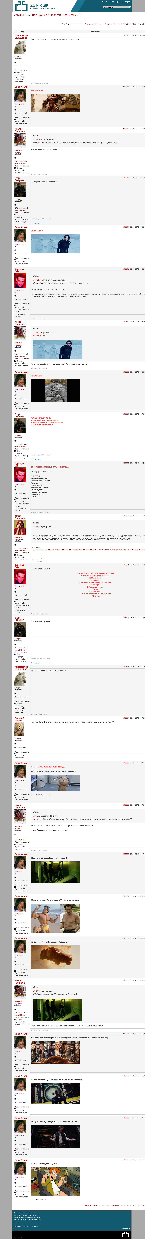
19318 (126, 269)
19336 (126, 1118)
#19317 (36, 332)
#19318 (36, 526)
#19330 (36, 991)
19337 (126, 1160)
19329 (126, 805)
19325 (126, 617)
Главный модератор (18, 538)
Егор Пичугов (19, 179)
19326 (126, 666)
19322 (126, 463)
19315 (126, 128)
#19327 (36, 815)
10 (141, 24)
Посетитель (19, 104)
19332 (126, 938)
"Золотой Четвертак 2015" (65, 14)
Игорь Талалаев (20, 130)
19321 (126, 414)
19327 (126, 718)
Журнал (42, 14)
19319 (126, 321)
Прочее (119, 2)
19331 (126, 896)
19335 (126, 1076)
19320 (126, 372)
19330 (126, 854)
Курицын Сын (20, 270)
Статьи (104, 2)
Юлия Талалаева (20, 517)
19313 (126, 35)
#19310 (36, 139)
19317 (126, 227)
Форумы (19, 14)
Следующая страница (112, 24)
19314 (126, 86)
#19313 (36, 279)
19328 (126, 763)
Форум (127, 2)
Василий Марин (19, 719)
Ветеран (17, 56)
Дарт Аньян (21, 86)
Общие (30, 14)
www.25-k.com (20, 163)
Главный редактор (18, 151)
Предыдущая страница (93, 24)
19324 (126, 565)
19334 (126, 1033)
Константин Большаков (21, 36)
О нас (111, 2)
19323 (126, 516)
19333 (126, 980)
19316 (126, 178)
